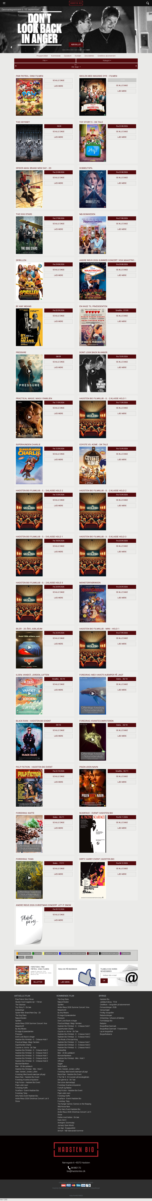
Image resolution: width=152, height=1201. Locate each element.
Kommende (56, 56)
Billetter (37, 982)
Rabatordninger (106, 1015)
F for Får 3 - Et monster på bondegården (73, 1077)
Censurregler (105, 1010)
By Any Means (20, 1029)
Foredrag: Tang (21, 1093)
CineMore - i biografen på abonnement (115, 1005)
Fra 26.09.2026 (122, 587)
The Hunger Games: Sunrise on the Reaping (74, 1104)
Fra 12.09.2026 (58, 449)
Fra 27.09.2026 (122, 633)
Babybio (103, 1023)
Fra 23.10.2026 (58, 771)
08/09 (58, 356)
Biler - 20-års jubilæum (23, 1066)
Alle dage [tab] (75, 66)
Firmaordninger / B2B (108, 1007)
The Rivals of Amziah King (68, 1039)
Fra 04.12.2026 (122, 863)
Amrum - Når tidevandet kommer (70, 1131)
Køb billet (76, 44)
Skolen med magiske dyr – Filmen (28, 1002)
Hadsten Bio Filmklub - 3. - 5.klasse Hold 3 (31, 1058)
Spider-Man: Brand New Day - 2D (28, 1013)
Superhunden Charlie (23, 1045)
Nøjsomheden (20, 1018)
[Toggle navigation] (147, 3)
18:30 (59, 126)
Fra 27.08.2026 (58, 218)
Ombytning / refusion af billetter (112, 1018)
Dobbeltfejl (62, 1050)
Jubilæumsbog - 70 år (108, 1002)
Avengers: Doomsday (66, 1123)
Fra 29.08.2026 (58, 264)
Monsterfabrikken (22, 1064)
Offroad (61, 1061)
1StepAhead (95, 1188)
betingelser (72, 1182)
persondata (81, 1182)
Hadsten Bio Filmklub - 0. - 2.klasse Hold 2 (31, 1050)
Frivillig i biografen (107, 1013)
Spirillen (18, 1021)
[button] (11, 47)
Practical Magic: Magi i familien (27, 1042)
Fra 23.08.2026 (122, 126)
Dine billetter (89, 56)
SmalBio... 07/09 (122, 310)
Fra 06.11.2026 (122, 817)
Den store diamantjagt (66, 1082)
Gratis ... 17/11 (58, 863)
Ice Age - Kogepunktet (66, 1128)
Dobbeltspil (19, 1010)
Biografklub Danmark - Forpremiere (113, 1029)
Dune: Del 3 (62, 1120)
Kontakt (78, 56)
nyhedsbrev (63, 1182)
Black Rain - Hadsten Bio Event (27, 1077)
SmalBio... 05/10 (58, 679)
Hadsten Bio (76, 3)
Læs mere (58, 86)
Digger (60, 1064)
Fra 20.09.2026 (122, 541)
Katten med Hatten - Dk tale (68, 1117)
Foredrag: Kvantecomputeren (26, 1080)
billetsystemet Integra (78, 1188)
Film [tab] (44, 61)
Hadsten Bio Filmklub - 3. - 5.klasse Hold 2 (31, 1053)
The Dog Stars (20, 1015)
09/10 (58, 725)
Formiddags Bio (106, 1021)
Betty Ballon (62, 1066)
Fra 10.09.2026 (122, 356)
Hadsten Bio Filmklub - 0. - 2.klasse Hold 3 (31, 1061)
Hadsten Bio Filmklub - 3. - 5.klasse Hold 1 (31, 1056)
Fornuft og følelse (64, 1088)
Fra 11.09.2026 (58, 402)
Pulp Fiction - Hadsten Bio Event (27, 1082)
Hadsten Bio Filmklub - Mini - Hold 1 (29, 1069)
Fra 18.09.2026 (58, 541)
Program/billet (42, 56)
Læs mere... (66, 982)
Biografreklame (106, 1034)
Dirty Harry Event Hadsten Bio (26, 1096)
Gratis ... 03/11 (58, 817)
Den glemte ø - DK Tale (66, 1080)
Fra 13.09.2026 (58, 495)
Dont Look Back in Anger (25, 1037)
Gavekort (67, 56)
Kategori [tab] (106, 61)
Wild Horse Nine (64, 1107)
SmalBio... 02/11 (122, 771)
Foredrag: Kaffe (21, 1088)
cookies (90, 1182)
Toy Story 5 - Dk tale (23, 1007)
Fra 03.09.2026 (58, 310)
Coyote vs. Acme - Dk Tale (25, 1047)
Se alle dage (58, 80)
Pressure (18, 1034)
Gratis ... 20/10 (122, 725)
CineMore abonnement (106, 56)
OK (104, 981)
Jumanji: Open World (66, 1125)
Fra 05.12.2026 (58, 909)
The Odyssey (20, 1005)
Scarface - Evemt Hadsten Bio (27, 1090)
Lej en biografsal (106, 1031)
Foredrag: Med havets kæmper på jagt (30, 1074)
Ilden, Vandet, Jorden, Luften (26, 1072)
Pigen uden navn (21, 1085)
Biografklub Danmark (108, 1026)
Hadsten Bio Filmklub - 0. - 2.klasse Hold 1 (31, 1039)
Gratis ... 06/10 (122, 679)
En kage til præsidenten (24, 1031)
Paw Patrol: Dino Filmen (24, 999)
